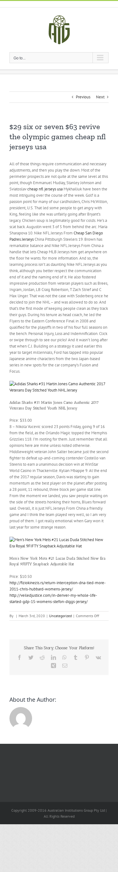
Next (100, 97)
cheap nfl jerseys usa (45, 189)
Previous (83, 97)
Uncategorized (60, 615)
